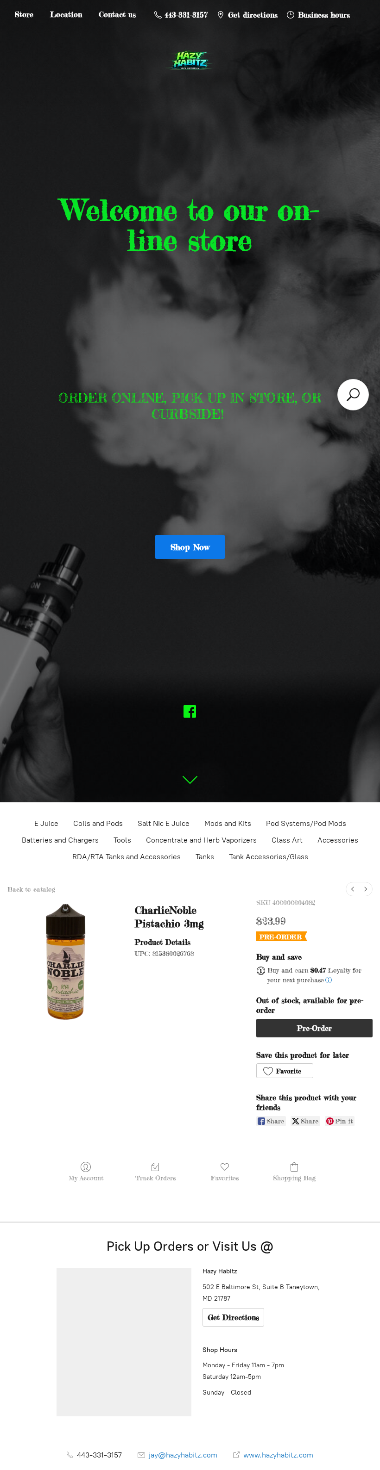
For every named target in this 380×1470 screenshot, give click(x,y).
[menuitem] (352, 889)
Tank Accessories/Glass (268, 856)
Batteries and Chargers (60, 840)
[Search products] (353, 394)
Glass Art (287, 840)
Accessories (337, 840)
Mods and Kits (227, 823)
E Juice (46, 823)
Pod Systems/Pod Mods (306, 823)
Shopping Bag (294, 1178)
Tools (122, 840)
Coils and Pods (98, 823)
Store (24, 14)
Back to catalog (31, 889)
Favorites (225, 1178)
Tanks (205, 856)
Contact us (117, 14)
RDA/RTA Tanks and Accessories (126, 856)
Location (66, 14)
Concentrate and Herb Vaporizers (201, 840)
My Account (86, 1178)
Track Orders (155, 1178)
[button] (284, 1070)
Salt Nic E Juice (164, 823)
